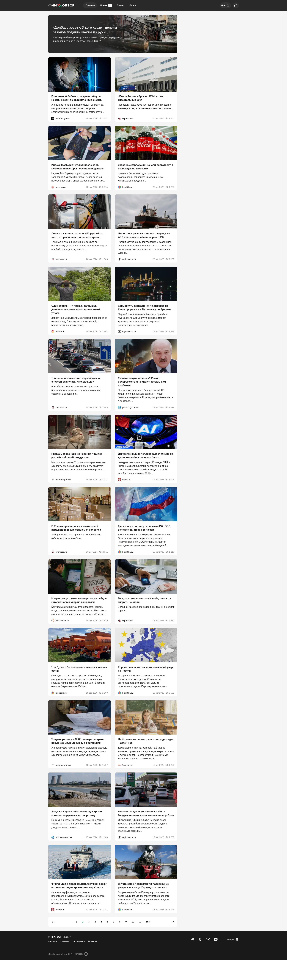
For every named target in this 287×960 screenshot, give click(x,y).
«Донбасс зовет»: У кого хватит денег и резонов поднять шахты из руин (85, 30)
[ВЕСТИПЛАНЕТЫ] (53, 620)
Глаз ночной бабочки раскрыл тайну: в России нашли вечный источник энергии (76, 98)
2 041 (105, 909)
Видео (120, 5)
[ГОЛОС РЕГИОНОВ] (119, 259)
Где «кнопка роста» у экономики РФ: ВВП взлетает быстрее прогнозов (144, 528)
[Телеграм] (192, 939)
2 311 (105, 552)
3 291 (105, 118)
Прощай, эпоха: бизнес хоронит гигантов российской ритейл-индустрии (76, 455)
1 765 (171, 187)
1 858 (105, 407)
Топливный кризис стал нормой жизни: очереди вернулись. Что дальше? (76, 380)
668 (148, 921)
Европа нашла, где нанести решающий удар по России (145, 669)
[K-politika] (119, 187)
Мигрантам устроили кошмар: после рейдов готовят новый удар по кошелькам (79, 600)
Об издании (79, 941)
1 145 (171, 479)
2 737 (105, 479)
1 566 (105, 259)
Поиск (132, 5)
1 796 (171, 909)
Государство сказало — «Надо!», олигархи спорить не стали (144, 600)
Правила (92, 941)
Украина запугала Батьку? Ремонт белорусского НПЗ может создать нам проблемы (142, 382)
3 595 (171, 692)
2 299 (171, 407)
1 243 (171, 118)
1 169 (105, 692)
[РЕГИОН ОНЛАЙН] (53, 331)
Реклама (52, 941)
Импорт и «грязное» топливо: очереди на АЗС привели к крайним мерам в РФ (144, 235)
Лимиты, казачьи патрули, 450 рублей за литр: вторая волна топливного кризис (76, 235)
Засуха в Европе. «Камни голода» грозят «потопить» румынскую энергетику (76, 813)
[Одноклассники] (200, 939)
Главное (90, 5)
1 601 (105, 331)
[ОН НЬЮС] (53, 187)
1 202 (171, 765)
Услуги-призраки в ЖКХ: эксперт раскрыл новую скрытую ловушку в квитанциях (77, 741)
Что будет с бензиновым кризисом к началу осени (79, 669)
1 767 (105, 765)
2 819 (105, 620)
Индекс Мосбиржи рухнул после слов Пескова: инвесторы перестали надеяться (77, 166)
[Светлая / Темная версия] (225, 5)
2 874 (105, 187)
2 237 (171, 620)
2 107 (171, 259)
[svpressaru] (119, 118)
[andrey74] (119, 765)
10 (133, 921)
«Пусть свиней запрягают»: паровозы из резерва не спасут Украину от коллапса (143, 885)
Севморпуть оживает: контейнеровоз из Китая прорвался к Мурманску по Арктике (144, 307)
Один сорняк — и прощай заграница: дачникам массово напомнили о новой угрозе (75, 309)
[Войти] (236, 5)
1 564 (171, 331)
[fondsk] (119, 479)
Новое (105, 5)
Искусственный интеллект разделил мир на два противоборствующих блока (145, 455)
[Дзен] (216, 939)
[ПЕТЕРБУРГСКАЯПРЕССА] (53, 479)
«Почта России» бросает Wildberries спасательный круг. (140, 98)
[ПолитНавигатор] (119, 407)
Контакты (64, 941)
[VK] (208, 939)
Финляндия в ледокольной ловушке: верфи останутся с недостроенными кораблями (79, 885)
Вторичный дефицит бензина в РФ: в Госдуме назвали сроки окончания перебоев (146, 813)
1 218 (171, 552)
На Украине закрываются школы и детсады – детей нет (145, 741)
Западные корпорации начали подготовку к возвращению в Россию (145, 166)
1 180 (105, 837)
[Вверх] (233, 939)
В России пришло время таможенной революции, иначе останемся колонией (76, 528)
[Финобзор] (61, 5)
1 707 (171, 837)
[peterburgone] (53, 118)
